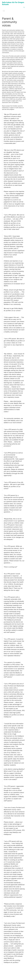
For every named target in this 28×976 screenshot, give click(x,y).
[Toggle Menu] (4, 10)
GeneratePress (16, 973)
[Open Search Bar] (24, 7)
